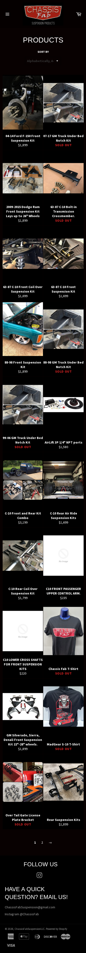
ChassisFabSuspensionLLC (30, 929)
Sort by (43, 52)
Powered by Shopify (56, 929)
